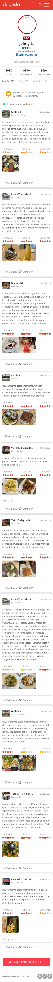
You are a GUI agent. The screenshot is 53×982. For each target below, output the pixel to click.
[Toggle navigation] (47, 5)
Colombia (6, 976)
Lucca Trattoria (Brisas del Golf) (22, 194)
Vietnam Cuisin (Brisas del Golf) (22, 448)
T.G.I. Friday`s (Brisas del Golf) (22, 520)
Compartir (28, 182)
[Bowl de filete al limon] (10, 417)
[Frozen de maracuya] (27, 252)
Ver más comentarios (25, 962)
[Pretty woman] (27, 344)
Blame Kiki (17, 283)
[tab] (8, 81)
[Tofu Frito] (10, 763)
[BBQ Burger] (27, 568)
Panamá (30, 104)
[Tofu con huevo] (10, 486)
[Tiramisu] (10, 252)
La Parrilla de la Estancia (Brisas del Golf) (22, 879)
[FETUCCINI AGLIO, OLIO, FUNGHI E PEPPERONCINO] (27, 680)
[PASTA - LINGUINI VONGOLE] (10, 680)
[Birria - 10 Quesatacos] (10, 848)
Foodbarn (16, 375)
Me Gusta (12, 182)
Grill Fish (16, 111)
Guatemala (25, 976)
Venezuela (15, 976)
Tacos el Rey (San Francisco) (22, 794)
